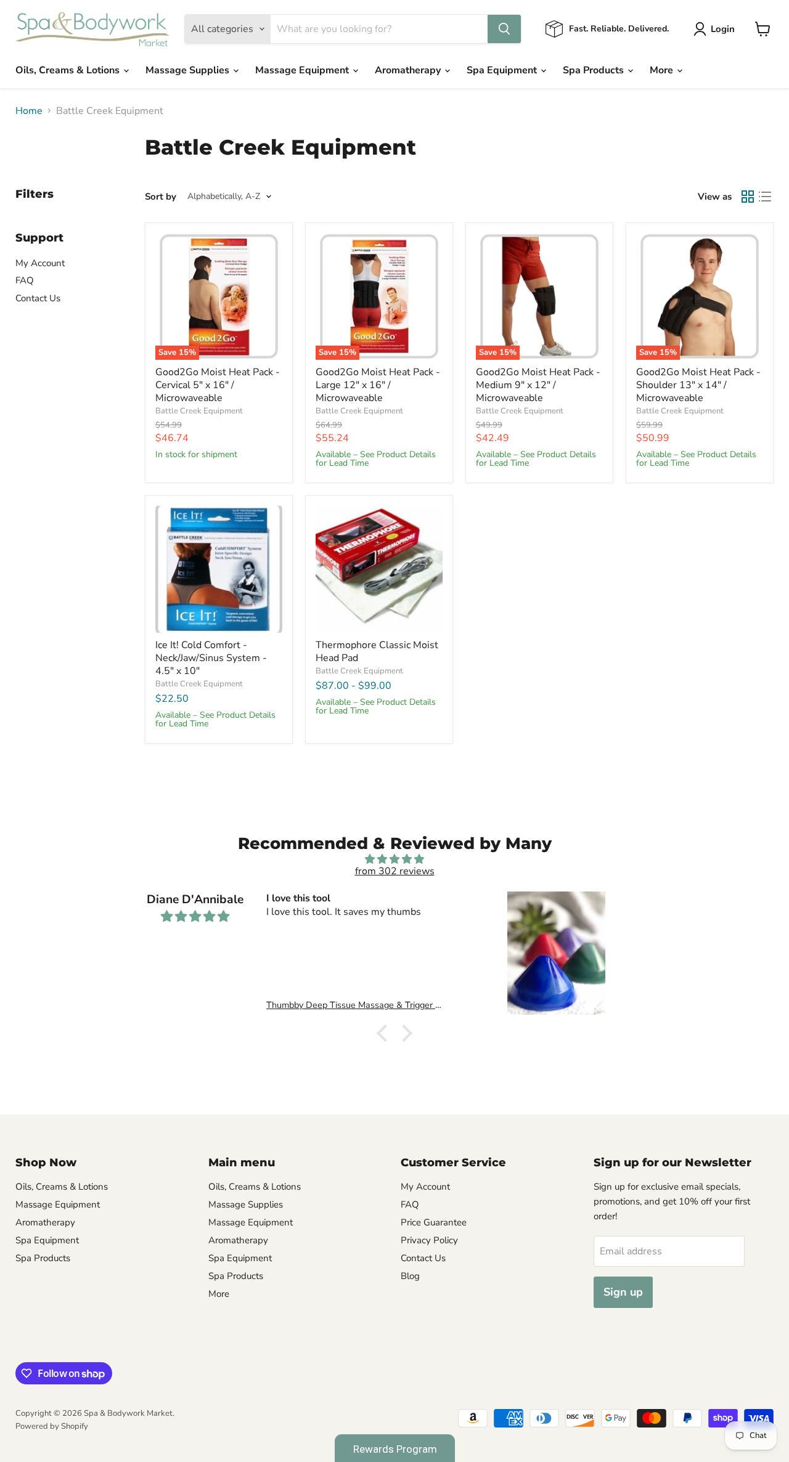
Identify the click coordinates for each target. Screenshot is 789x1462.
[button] (385, 1033)
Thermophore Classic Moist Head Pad (377, 651)
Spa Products (594, 70)
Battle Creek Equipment (199, 410)
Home (29, 110)
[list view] (765, 196)
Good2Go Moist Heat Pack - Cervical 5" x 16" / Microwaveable (217, 385)
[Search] (504, 29)
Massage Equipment (303, 70)
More (663, 70)
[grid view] (747, 196)
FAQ (24, 280)
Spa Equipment (503, 70)
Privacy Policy (429, 1240)
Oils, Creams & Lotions (68, 70)
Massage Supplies (188, 70)
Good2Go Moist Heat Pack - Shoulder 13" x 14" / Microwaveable (698, 385)
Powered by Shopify (51, 1426)
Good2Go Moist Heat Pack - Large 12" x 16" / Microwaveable (378, 385)
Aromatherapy (409, 70)
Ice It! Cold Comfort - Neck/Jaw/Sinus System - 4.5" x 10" (211, 658)
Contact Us (37, 298)
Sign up (623, 1292)
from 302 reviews (395, 871)
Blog (410, 1276)
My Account (40, 263)
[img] (394, 859)
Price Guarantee (434, 1222)
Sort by (160, 197)
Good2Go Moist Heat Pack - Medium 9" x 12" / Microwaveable (538, 385)
